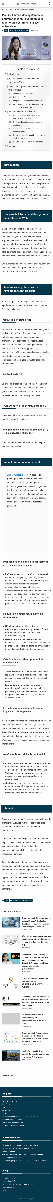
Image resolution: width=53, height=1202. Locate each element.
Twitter (4, 1113)
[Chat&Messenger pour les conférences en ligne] (26, 4)
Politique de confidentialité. (12, 1123)
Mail (3, 1107)
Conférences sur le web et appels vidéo (18, 1148)
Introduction (14, 74)
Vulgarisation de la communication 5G (28, 101)
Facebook (6, 1110)
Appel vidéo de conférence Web (18, 30)
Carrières (6, 1104)
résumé (12, 146)
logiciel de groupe (9, 1178)
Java (4, 1190)
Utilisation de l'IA (19, 97)
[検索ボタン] (50, 4)
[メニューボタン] (3, 4)
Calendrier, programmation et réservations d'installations (24, 1161)
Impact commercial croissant (22, 111)
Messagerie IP (8, 1187)
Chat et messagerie (16, 475)
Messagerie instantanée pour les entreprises (20, 1145)
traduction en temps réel (23, 94)
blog (6, 30)
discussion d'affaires (10, 1181)
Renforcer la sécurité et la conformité (28, 142)
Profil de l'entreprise (10, 1101)
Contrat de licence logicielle (13, 1126)
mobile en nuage (8, 1151)
